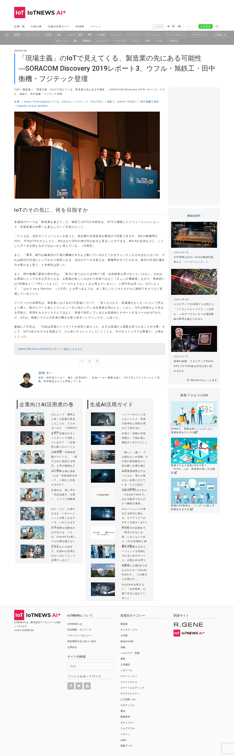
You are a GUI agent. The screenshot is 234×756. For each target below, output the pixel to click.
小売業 (48, 34)
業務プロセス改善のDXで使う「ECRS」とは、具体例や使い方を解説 (193, 469)
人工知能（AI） (220, 34)
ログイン (191, 26)
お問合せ (72, 647)
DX (7, 34)
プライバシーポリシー (79, 635)
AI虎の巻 (36, 26)
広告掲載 (158, 26)
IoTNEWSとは (74, 624)
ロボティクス (62, 41)
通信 (75, 41)
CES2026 (173, 41)
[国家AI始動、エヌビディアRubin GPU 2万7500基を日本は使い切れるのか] (194, 339)
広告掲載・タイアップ (79, 629)
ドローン (136, 41)
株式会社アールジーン (42, 622)
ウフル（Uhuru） (62, 101)
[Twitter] (79, 686)
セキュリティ (102, 41)
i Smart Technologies (36, 101)
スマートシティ (133, 34)
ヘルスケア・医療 (74, 34)
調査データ (126, 745)
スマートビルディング (176, 34)
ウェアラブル (120, 41)
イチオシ (159, 41)
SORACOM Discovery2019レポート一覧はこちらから (50, 349)
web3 (147, 41)
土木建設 (101, 34)
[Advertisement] (157, 13)
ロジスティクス (32, 34)
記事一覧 (19, 26)
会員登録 (205, 26)
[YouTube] (87, 686)
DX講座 (80, 26)
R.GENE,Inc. (28, 630)
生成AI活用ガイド (58, 26)
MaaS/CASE (126, 641)
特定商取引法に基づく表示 (81, 641)
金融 (59, 34)
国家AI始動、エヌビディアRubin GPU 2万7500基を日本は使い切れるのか (193, 366)
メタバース (116, 34)
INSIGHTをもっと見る (203, 380)
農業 (90, 34)
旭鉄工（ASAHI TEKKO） (122, 101)
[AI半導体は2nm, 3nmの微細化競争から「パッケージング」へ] (194, 235)
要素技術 (87, 41)
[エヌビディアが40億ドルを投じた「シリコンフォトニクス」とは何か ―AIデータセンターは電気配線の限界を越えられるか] (194, 282)
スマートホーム (153, 34)
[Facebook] (70, 686)
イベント (96, 26)
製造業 (17, 34)
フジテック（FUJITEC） (90, 101)
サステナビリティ (200, 34)
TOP (17, 89)
